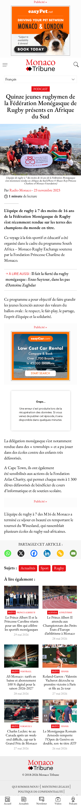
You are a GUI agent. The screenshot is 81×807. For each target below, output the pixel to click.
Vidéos (58, 803)
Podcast (40, 89)
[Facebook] (33, 553)
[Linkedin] (47, 553)
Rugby (59, 568)
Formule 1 (26, 726)
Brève (11, 612)
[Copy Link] (60, 553)
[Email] (73, 553)
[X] (20, 553)
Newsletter (41, 803)
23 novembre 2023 (47, 190)
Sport (45, 568)
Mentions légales (55, 786)
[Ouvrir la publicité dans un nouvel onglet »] (40, 30)
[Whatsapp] (7, 553)
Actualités (28, 568)
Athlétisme (65, 612)
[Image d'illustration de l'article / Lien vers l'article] (59, 597)
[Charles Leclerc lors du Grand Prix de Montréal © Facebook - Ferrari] (21, 711)
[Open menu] (5, 62)
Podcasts (73, 803)
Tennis (64, 671)
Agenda (52, 612)
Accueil (7, 803)
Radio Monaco (20, 190)
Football (25, 671)
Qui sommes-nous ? (25, 786)
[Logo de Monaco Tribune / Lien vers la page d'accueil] (40, 65)
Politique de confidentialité (40, 791)
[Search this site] (76, 65)
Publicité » (40, 327)
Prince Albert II (26, 612)
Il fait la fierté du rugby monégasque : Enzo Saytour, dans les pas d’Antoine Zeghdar (38, 279)
